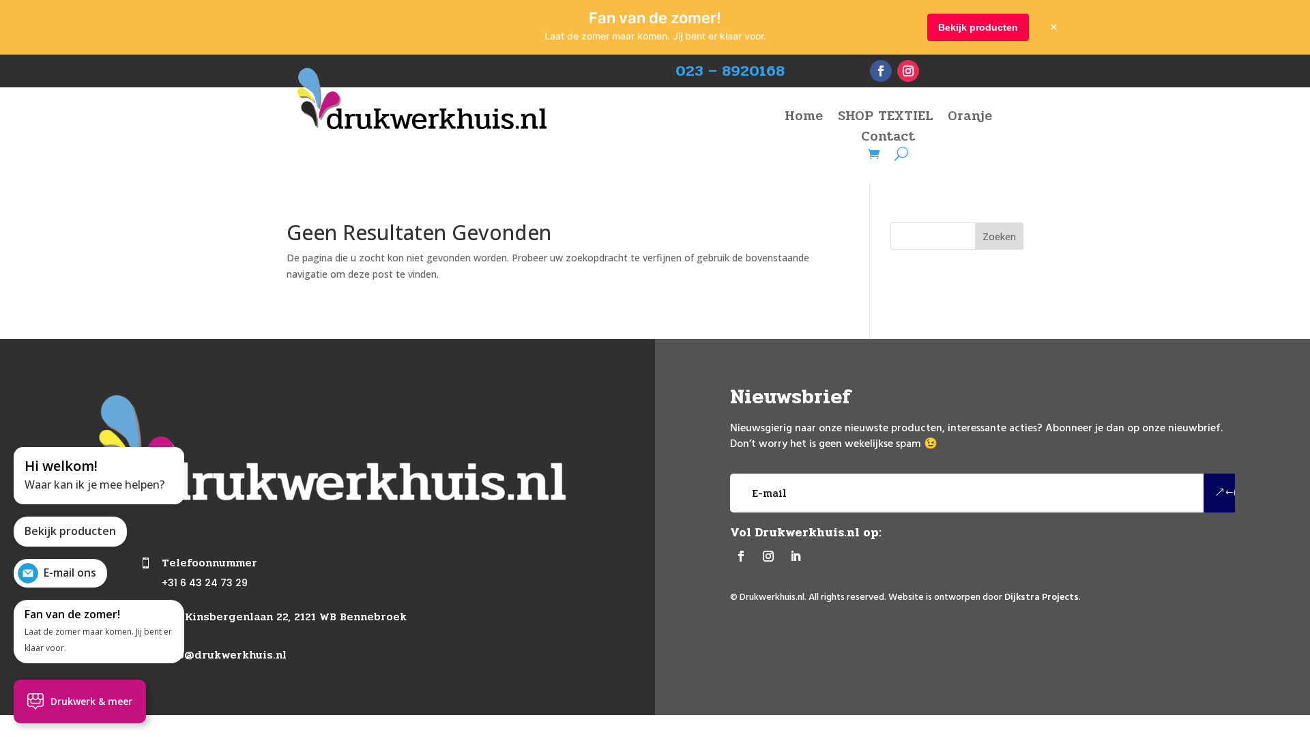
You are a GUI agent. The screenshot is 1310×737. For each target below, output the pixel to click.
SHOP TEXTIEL (885, 118)
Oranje (970, 118)
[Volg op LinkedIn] (795, 556)
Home (804, 118)
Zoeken (999, 236)
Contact (888, 139)
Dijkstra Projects (1041, 597)
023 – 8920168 (730, 71)
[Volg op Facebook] (881, 71)
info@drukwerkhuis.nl (224, 654)
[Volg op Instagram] (908, 71)
